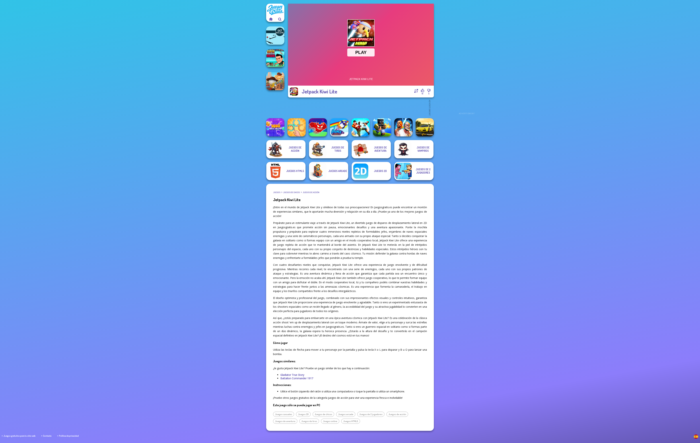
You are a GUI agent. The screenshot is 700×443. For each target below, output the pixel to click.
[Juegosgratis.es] (270, 19)
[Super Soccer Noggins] (275, 58)
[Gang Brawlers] (360, 127)
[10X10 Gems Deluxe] (275, 127)
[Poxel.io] (382, 127)
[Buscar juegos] (279, 19)
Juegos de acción (311, 192)
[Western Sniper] (275, 81)
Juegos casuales (283, 414)
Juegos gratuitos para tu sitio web (19, 435)
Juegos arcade (345, 414)
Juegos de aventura (285, 421)
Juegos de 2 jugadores (370, 414)
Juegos (276, 192)
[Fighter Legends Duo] (403, 127)
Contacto (47, 435)
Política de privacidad (69, 435)
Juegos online (330, 421)
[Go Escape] (275, 35)
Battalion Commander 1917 (296, 378)
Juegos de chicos (291, 192)
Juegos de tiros (309, 421)
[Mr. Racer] (425, 127)
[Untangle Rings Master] (296, 127)
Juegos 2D (303, 414)
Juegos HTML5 (350, 421)
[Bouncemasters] (339, 127)
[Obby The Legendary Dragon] (318, 127)
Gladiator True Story (292, 375)
